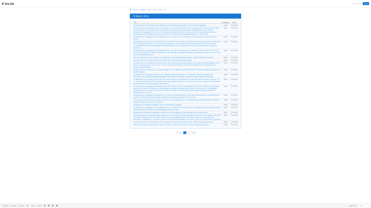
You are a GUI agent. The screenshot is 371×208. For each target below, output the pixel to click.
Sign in (366, 4)
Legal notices (353, 206)
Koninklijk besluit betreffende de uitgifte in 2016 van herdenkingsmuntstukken (157, 105)
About (33, 206)
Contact (39, 206)
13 (165, 10)
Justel (149, 10)
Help (27, 206)
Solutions (6, 206)
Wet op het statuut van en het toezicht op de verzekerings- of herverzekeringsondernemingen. (162, 60)
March (160, 10)
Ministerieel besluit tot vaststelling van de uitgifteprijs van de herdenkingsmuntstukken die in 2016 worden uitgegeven (169, 25)
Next (193, 132)
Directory (21, 206)
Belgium (143, 10)
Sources (135, 10)
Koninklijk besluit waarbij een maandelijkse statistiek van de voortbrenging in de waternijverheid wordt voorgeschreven (170, 112)
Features (13, 206)
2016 (154, 10)
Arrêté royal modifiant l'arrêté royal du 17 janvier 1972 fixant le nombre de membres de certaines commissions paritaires (171, 125)
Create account (357, 4)
